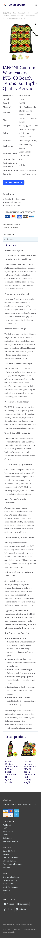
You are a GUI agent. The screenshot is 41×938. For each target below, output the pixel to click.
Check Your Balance (10, 858)
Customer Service (10, 880)
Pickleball (7, 825)
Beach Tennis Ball (15, 225)
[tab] (20, 234)
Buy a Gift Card (9, 851)
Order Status (8, 884)
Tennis (5, 835)
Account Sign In (9, 861)
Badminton (7, 838)
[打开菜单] (36, 5)
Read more (11, 786)
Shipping (6, 890)
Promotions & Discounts (12, 864)
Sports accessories (10, 841)
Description (9, 234)
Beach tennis (8, 832)
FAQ (4, 893)
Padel (5, 828)
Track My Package (10, 887)
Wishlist (6, 854)
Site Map (6, 867)
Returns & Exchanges (11, 877)
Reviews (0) (9, 239)
